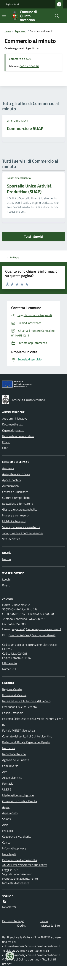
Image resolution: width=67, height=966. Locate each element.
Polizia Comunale (12, 713)
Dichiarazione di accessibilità (19, 860)
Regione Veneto (13, 4)
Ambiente (8, 468)
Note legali (9, 854)
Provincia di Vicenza (14, 695)
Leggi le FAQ (10, 869)
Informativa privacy (14, 848)
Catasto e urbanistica (15, 492)
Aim (4, 771)
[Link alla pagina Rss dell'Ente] (4, 902)
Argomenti (20, 31)
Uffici (5, 448)
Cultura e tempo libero (16, 497)
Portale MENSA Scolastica (18, 730)
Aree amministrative (14, 418)
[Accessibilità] (10, 956)
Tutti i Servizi (33, 236)
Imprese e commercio (19, 178)
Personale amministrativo (18, 436)
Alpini (5, 825)
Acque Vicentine (12, 777)
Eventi (6, 585)
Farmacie (7, 783)
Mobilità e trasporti (13, 521)
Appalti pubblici (11, 480)
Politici (6, 442)
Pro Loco (7, 830)
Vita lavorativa (11, 539)
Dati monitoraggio (13, 921)
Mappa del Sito (50, 925)
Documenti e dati (12, 424)
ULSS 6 (6, 789)
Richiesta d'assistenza (15, 883)
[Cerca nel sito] (55, 15)
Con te (6, 842)
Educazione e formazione (17, 503)
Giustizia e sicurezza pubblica (19, 509)
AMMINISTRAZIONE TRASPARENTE (24, 865)
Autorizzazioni (10, 486)
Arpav (5, 807)
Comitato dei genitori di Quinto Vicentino (27, 736)
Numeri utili (9, 669)
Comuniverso (10, 766)
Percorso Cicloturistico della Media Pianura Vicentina (32, 721)
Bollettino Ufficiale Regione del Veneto (26, 742)
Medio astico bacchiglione (18, 795)
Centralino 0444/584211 (29, 619)
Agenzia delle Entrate (15, 760)
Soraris (6, 819)
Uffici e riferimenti (17, 120)
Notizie (6, 559)
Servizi (44, 921)
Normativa (8, 748)
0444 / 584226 (29, 66)
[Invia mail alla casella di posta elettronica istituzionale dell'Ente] (36, 629)
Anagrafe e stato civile (16, 474)
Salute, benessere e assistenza (21, 527)
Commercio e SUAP (21, 59)
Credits (21, 925)
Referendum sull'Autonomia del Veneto (26, 701)
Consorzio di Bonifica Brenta (19, 801)
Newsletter (9, 907)
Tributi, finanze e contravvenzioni (22, 533)
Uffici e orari (9, 663)
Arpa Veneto (9, 813)
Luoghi (6, 579)
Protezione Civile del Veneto (19, 707)
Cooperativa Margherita (16, 836)
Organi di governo (13, 430)
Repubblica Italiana (14, 754)
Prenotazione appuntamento (20, 878)
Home (7, 31)
